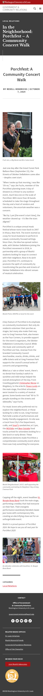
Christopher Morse (27, 383)
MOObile (10, 428)
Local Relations (11, 21)
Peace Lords (31, 386)
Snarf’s (16, 425)
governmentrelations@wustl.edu (21, 614)
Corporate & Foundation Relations (18, 645)
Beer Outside (24, 428)
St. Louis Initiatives (12, 636)
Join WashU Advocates (17, 664)
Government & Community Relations (15, 8)
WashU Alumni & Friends (14, 640)
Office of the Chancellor (14, 649)
